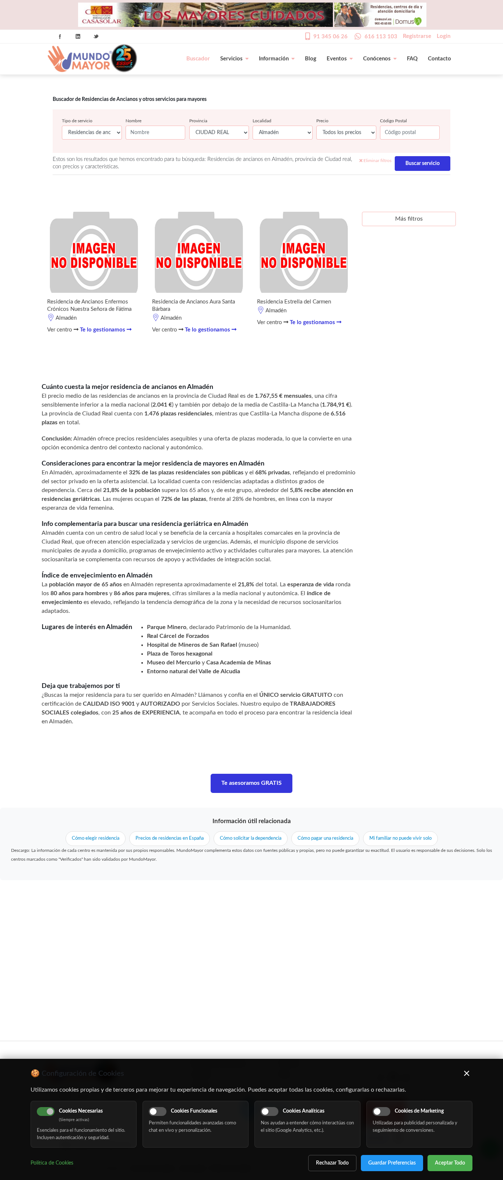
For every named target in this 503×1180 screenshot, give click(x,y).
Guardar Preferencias (392, 1163)
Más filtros (409, 219)
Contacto (439, 59)
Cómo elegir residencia (95, 838)
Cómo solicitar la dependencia (250, 838)
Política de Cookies (52, 1163)
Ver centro (60, 330)
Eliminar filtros (376, 160)
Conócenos (377, 59)
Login (443, 36)
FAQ (412, 59)
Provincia (198, 121)
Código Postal (393, 121)
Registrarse (417, 36)
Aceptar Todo (450, 1163)
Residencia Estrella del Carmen (294, 302)
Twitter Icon (96, 36)
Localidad (262, 121)
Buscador (198, 59)
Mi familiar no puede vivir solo (400, 838)
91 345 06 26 (330, 36)
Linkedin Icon (78, 36)
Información (274, 59)
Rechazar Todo (332, 1163)
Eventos (337, 59)
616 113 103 (381, 36)
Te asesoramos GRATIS (251, 783)
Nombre (133, 121)
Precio (322, 121)
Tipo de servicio (77, 121)
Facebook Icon (60, 36)
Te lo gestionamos (103, 330)
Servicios (231, 59)
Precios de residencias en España (170, 838)
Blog (310, 59)
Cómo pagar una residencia (325, 838)
